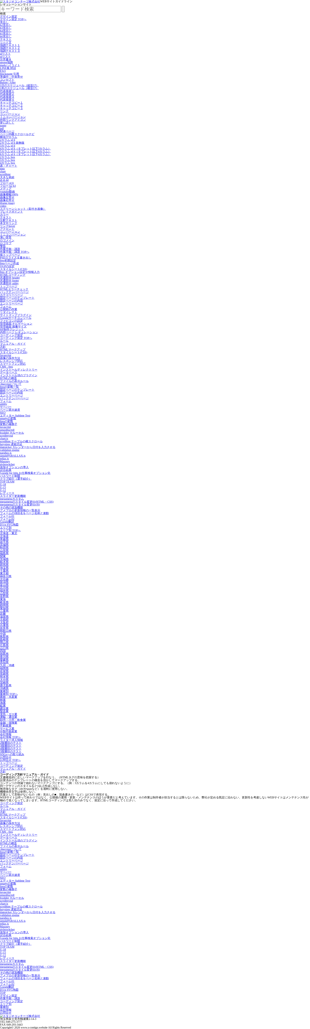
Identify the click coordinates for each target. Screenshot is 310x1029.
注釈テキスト (8, 220)
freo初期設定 (8, 260)
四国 (3, 651)
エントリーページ (11, 303)
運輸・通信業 (8, 717)
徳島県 (4, 653)
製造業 (4, 711)
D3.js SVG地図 (9, 524)
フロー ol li (7, 182)
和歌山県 (5, 630)
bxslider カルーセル (12, 432)
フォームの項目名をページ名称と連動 (24, 513)
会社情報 (5, 734)
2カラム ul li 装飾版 (12, 142)
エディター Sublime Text (15, 415)
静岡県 (4, 605)
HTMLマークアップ (12, 349)
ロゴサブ (5, 243)
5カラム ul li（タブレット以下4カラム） (25, 151)
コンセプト (7, 79)
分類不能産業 (8, 731)
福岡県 (4, 668)
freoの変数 (6, 421)
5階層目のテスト (11, 751)
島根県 (4, 639)
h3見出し (5, 27)
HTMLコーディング (12, 274)
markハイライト (10, 65)
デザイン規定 (8, 16)
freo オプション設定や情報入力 (20, 271)
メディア (5, 188)
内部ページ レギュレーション (19, 332)
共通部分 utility (9, 283)
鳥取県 (4, 636)
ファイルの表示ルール (14, 381)
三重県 (4, 610)
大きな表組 (7, 177)
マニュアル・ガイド (13, 343)
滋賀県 (4, 616)
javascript (5, 427)
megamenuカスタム (12, 498)
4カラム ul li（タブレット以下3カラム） (25, 148)
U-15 (3, 487)
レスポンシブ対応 (11, 361)
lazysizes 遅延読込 (11, 444)
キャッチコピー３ (11, 108)
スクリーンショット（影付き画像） (23, 208)
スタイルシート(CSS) (13, 269)
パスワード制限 (10, 475)
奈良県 (4, 628)
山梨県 (4, 593)
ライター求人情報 (11, 740)
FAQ (3, 71)
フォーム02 (7, 518)
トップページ (8, 286)
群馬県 (4, 564)
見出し (4, 22)
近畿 (3, 613)
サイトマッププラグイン (16, 315)
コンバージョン (10, 114)
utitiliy (3, 404)
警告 (3, 246)
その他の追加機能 (11, 507)
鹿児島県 (5, 685)
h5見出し (5, 33)
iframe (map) (7, 203)
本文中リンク (8, 223)
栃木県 (4, 561)
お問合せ (5, 757)
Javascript (5, 355)
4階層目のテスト (11, 748)
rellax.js (4, 458)
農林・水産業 (8, 696)
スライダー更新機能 (13, 495)
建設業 (4, 708)
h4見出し (5, 30)
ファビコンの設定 (11, 320)
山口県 (4, 648)
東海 (3, 599)
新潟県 (4, 582)
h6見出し (5, 36)
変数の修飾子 (8, 424)
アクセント (7, 228)
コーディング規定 (11, 335)
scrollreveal (6, 435)
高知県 (4, 662)
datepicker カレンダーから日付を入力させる (27, 447)
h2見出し (5, 25)
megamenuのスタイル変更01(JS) (20, 504)
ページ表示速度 (10, 409)
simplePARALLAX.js (12, 455)
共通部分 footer (9, 280)
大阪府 (4, 622)
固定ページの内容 (11, 300)
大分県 (4, 679)
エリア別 (5, 527)
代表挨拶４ (7, 99)
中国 (3, 633)
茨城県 (4, 559)
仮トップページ (10, 254)
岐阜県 (4, 602)
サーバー (5, 406)
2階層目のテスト (11, 742)
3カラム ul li (7, 145)
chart (3, 171)
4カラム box (7, 162)
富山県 (4, 584)
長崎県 (4, 673)
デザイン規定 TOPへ (13, 19)
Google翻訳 (7, 521)
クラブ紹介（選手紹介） (16, 478)
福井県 (4, 590)
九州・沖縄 (7, 665)
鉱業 (3, 705)
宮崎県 (4, 682)
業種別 (4, 691)
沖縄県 (4, 688)
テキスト (5, 39)
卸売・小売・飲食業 (13, 719)
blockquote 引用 (9, 73)
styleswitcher (7, 464)
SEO (3, 412)
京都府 (4, 619)
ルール (4, 340)
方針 (3, 346)
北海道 (4, 536)
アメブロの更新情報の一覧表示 (20, 510)
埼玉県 (4, 567)
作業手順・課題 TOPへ (14, 251)
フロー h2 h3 (8, 185)
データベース (8, 372)
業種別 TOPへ (9, 694)
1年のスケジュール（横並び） (19, 88)
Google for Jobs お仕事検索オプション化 (25, 472)
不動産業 (5, 725)
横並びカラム (8, 137)
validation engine (9, 450)
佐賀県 (4, 671)
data (2, 168)
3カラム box (7, 160)
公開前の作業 (8, 309)
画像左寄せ (7, 197)
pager (3, 125)
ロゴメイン (7, 240)
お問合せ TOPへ (10, 760)
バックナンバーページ (14, 292)
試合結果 (5, 470)
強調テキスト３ (10, 50)
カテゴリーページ (11, 294)
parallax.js (5, 452)
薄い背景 (5, 237)
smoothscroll (7, 429)
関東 (3, 556)
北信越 (4, 579)
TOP (3, 992)
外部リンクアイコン (13, 119)
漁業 (3, 702)
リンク (4, 111)
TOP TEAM (7, 481)
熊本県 (4, 676)
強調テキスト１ (10, 45)
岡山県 (4, 642)
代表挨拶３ (7, 96)
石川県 (4, 587)
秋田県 (4, 547)
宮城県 (4, 544)
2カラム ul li (7, 139)
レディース (7, 493)
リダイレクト (8, 312)
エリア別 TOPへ (10, 530)
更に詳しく (7, 122)
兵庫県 (4, 625)
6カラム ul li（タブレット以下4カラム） (25, 154)
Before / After (8, 82)
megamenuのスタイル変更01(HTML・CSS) (26, 501)
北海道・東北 (8, 533)
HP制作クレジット (12, 329)
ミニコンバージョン (13, 116)
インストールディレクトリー (18, 369)
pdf (2, 128)
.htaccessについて (11, 383)
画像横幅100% (9, 194)
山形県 (4, 550)
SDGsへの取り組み (12, 754)
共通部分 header (10, 277)
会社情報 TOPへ (10, 737)
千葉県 (4, 570)
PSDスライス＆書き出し (15, 257)
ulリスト (5, 53)
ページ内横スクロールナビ (17, 134)
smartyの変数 (8, 418)
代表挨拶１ (7, 91)
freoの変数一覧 (9, 386)
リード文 (5, 42)
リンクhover (7, 226)
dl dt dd (4, 180)
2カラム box (7, 157)
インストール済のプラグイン (18, 375)
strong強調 (6, 62)
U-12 (3, 490)
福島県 (4, 553)
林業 (3, 699)
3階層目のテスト (11, 745)
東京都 (4, 573)
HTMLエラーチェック (14, 289)
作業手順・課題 (10, 249)
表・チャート (8, 165)
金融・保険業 (8, 722)
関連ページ (7, 131)
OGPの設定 (7, 266)
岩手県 (4, 541)
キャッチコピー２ (11, 105)
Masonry (5, 461)
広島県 (4, 645)
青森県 (4, 539)
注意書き (5, 59)
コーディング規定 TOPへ (16, 338)
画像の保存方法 (10, 358)
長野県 (4, 596)
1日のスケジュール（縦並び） (19, 85)
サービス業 (7, 728)
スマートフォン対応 (13, 363)
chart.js (4, 438)
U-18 (3, 484)
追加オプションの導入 (14, 467)
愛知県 (4, 607)
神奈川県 (5, 576)
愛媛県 (4, 659)
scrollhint (5, 174)
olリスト (5, 56)
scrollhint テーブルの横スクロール (21, 441)
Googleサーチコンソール (15, 317)
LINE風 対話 (8, 68)
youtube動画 (7, 191)
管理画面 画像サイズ (13, 326)
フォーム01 (7, 516)
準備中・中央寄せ (11, 76)
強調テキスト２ (10, 48)
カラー (4, 214)
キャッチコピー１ (11, 102)
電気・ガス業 (8, 714)
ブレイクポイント (11, 211)
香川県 (4, 656)
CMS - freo (6, 366)
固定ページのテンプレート (17, 297)
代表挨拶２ (7, 93)
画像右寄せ (7, 200)
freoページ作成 (9, 263)
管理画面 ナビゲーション (16, 323)
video (3, 205)
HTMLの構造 (8, 378)
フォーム (5, 306)
